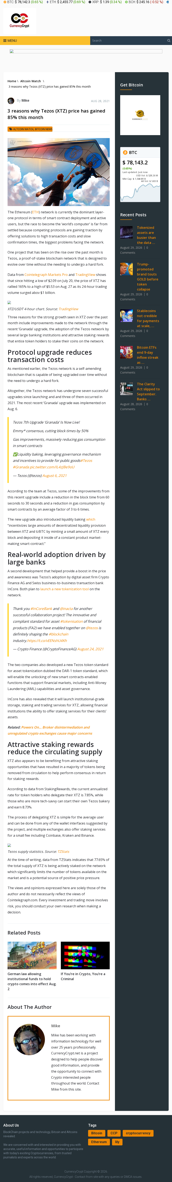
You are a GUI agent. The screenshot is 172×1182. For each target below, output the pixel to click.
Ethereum (99, 1142)
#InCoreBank (41, 608)
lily (117, 1142)
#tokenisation (71, 621)
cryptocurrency (138, 1133)
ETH (35, 212)
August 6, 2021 (54, 475)
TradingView (85, 274)
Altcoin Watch (23, 129)
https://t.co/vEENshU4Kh (47, 640)
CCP (114, 1133)
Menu (12, 40)
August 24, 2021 (90, 649)
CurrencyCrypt (73, 1171)
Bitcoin (96, 1133)
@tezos (92, 627)
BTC (132, 152)
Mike (25, 100)
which (90, 519)
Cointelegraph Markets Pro (46, 274)
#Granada (21, 467)
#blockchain (58, 634)
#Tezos (86, 460)
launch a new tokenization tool (64, 589)
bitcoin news (43, 129)
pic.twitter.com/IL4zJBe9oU (52, 467)
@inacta (66, 608)
